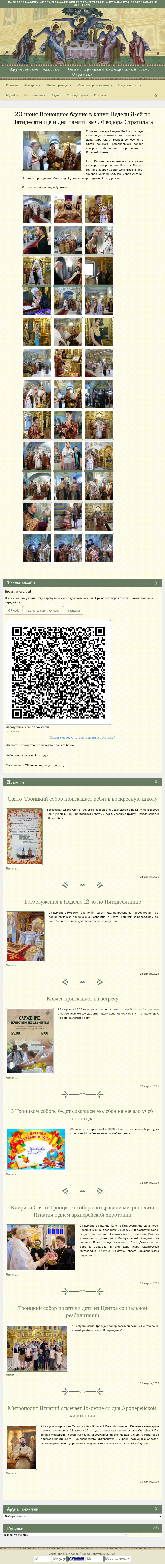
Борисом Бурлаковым (144, 1009)
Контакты (100, 95)
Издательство (128, 85)
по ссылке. (13, 731)
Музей (11, 95)
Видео (56, 95)
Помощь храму (77, 95)
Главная (12, 85)
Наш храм (31, 85)
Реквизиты (73, 610)
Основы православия (93, 85)
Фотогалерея (33, 95)
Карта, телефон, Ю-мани (43, 610)
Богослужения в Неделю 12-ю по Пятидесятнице (82, 902)
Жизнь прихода (57, 85)
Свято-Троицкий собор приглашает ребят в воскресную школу (83, 799)
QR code (14, 610)
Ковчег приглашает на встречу (83, 998)
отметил (104, 1251)
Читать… (12, 868)
